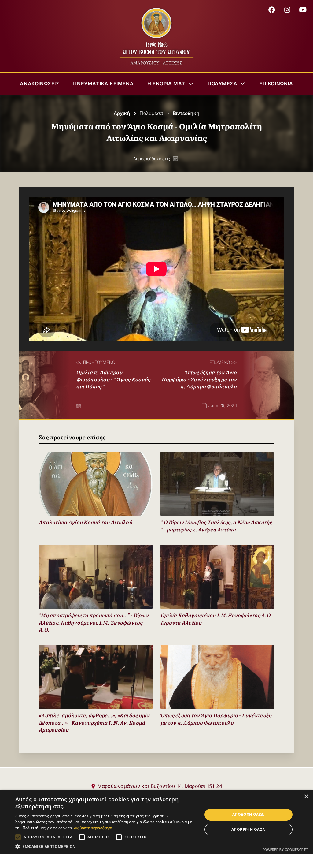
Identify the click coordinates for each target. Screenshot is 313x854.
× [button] (306, 796)
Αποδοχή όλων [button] (248, 814)
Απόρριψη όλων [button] (248, 829)
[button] (171, 83)
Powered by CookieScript (285, 850)
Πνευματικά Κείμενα (103, 83)
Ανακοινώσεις (39, 83)
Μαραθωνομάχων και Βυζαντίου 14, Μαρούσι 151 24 (160, 786)
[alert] (156, 822)
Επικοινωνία (276, 83)
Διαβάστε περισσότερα (93, 828)
